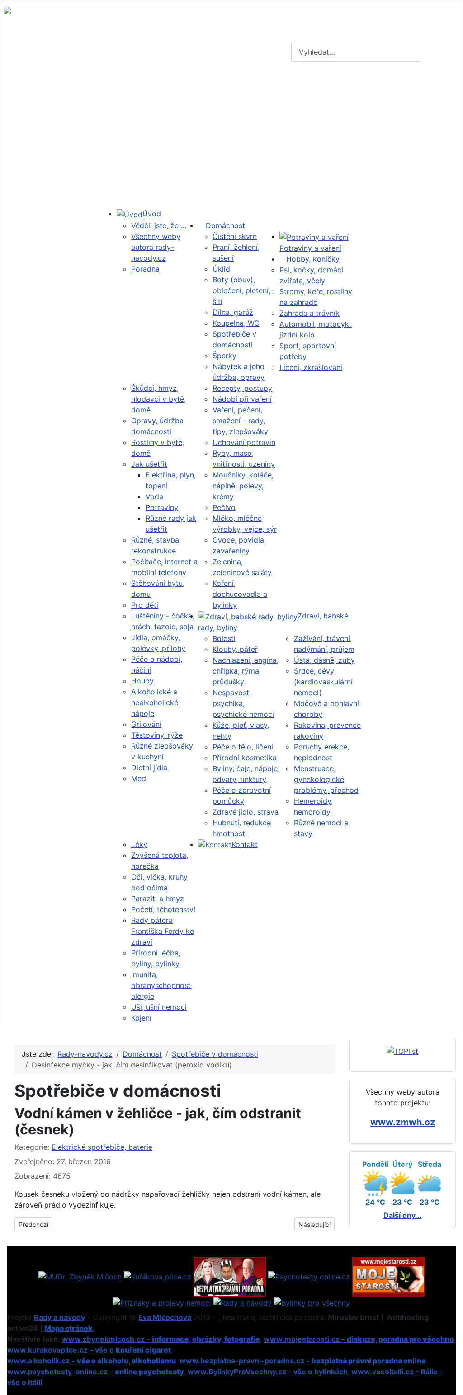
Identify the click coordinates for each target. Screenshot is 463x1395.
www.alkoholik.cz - (91, 1360)
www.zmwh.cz (402, 1122)
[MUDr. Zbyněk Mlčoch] (80, 1275)
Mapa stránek (68, 1328)
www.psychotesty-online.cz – (95, 1371)
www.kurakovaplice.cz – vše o (89, 1349)
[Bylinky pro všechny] (312, 1301)
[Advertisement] (231, 137)
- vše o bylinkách (318, 1371)
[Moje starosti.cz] (388, 1275)
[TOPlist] (402, 1050)
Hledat (440, 51)
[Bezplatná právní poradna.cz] (230, 1275)
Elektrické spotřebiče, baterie (102, 1147)
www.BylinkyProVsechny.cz (237, 1371)
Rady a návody (59, 1317)
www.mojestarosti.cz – (359, 1339)
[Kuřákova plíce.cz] (157, 1275)
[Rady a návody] (242, 1301)
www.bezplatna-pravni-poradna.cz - (303, 1360)
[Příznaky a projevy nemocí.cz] (162, 1301)
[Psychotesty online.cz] (309, 1275)
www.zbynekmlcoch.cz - (161, 1339)
